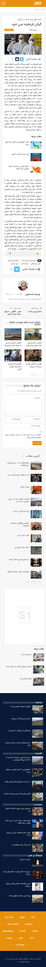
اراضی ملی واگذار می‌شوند (20, 718)
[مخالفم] (10, 253)
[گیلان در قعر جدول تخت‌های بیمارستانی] (33, 334)
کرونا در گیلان (14, 264)
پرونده (9, 938)
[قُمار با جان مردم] (36, 538)
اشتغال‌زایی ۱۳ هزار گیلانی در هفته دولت (18, 771)
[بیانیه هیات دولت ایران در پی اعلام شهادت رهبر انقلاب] (37, 823)
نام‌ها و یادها (13, 924)
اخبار (11, 30)
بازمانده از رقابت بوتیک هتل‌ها (18, 571)
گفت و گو (9, 917)
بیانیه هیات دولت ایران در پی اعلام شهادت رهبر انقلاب (17, 822)
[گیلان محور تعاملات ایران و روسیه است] (37, 836)
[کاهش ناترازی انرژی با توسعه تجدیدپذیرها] (12, 334)
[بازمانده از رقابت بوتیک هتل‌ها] (36, 575)
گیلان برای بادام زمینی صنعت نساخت (17, 793)
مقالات (35, 931)
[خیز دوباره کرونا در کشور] (36, 157)
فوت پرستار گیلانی (35, 264)
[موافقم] (37, 253)
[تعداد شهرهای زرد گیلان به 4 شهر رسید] (36, 145)
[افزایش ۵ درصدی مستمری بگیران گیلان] (12, 355)
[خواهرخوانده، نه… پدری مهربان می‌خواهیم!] (36, 466)
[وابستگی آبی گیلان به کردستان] (37, 733)
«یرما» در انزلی (25, 859)
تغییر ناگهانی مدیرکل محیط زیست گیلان (12, 313)
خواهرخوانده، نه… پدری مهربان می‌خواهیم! (18, 464)
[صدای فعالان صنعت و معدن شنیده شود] (37, 746)
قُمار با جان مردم (23, 535)
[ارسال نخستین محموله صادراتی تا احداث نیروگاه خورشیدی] (37, 760)
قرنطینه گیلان (24, 264)
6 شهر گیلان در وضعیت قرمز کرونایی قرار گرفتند (19, 167)
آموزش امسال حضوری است (20, 706)
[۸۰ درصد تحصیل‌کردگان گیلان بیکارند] (37, 785)
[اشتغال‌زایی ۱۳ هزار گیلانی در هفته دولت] (37, 772)
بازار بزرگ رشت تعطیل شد (21, 844)
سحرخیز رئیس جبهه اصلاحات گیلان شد (17, 810)
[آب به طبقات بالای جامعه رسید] (36, 478)
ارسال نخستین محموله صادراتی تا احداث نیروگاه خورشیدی (18, 758)
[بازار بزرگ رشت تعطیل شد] (37, 848)
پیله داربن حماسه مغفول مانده (19, 895)
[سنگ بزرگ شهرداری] (36, 550)
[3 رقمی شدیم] (38, 657)
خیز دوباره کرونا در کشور (20, 154)
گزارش (22, 917)
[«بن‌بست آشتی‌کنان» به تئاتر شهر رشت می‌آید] (37, 875)
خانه (33, 917)
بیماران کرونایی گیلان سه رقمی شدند (18, 666)
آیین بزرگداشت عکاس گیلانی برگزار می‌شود (18, 885)
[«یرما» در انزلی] (37, 862)
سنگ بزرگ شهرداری (22, 547)
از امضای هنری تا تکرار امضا (19, 559)
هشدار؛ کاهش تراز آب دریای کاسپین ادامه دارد (19, 500)
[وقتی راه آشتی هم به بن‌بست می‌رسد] (33, 355)
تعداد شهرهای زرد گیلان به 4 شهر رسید (17, 143)
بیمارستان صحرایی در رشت (29, 261)
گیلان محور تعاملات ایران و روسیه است (18, 834)
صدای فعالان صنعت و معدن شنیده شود (17, 744)
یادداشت (29, 924)
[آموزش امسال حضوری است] (37, 709)
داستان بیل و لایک (35, 311)
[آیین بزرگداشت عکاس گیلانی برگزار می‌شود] (37, 887)
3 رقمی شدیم (26, 654)
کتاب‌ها (23, 931)
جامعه (6, 30)
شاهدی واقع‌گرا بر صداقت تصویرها (19, 524)
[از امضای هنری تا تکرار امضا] (36, 562)
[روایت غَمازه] (36, 490)
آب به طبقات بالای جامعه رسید (18, 475)
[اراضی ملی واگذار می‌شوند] (37, 721)
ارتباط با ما (20, 945)
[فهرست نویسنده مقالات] (23, 285)
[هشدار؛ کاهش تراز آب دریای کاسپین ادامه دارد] (36, 502)
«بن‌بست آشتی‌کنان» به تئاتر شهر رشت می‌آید (16, 873)
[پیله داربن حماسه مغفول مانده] (37, 899)
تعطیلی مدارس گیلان (13, 261)
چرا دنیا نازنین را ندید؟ (21, 511)
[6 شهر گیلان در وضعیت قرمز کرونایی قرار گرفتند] (36, 169)
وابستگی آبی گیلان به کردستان (19, 730)
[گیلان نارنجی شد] (38, 682)
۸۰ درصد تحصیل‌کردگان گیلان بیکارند (17, 781)
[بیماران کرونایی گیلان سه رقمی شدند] (38, 669)
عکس (20, 938)
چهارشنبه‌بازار (7, 931)
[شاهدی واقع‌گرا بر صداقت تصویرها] (36, 526)
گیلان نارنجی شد (25, 678)
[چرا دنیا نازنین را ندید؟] (36, 514)
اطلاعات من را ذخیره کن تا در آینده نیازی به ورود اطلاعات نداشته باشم (23, 436)
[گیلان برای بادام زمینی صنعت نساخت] (37, 797)
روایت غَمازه (24, 487)
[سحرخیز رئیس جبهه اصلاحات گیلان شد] (37, 811)
